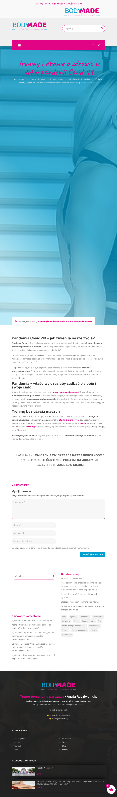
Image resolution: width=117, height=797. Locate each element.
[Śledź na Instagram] (98, 45)
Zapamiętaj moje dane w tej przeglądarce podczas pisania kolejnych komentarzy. (52, 548)
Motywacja (66, 621)
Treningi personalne (79, 630)
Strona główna (25, 321)
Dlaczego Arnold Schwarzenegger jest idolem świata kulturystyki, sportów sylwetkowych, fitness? (33, 636)
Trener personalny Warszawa (42, 696)
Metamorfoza (98, 617)
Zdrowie (94, 630)
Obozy (76, 621)
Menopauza (84, 617)
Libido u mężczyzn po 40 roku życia (35, 620)
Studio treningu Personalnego (73, 626)
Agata (14, 620)
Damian (15, 644)
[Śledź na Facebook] (93, 45)
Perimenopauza (88, 621)
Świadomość (67, 635)
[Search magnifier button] (102, 29)
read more (16, 655)
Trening (65, 630)
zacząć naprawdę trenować (65, 392)
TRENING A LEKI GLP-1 (71, 578)
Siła (99, 621)
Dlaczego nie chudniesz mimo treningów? (80, 602)
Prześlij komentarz (92, 554)
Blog (35, 321)
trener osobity (94, 626)
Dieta (64, 617)
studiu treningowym (69, 420)
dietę (83, 423)
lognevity (73, 617)
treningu (31, 426)
